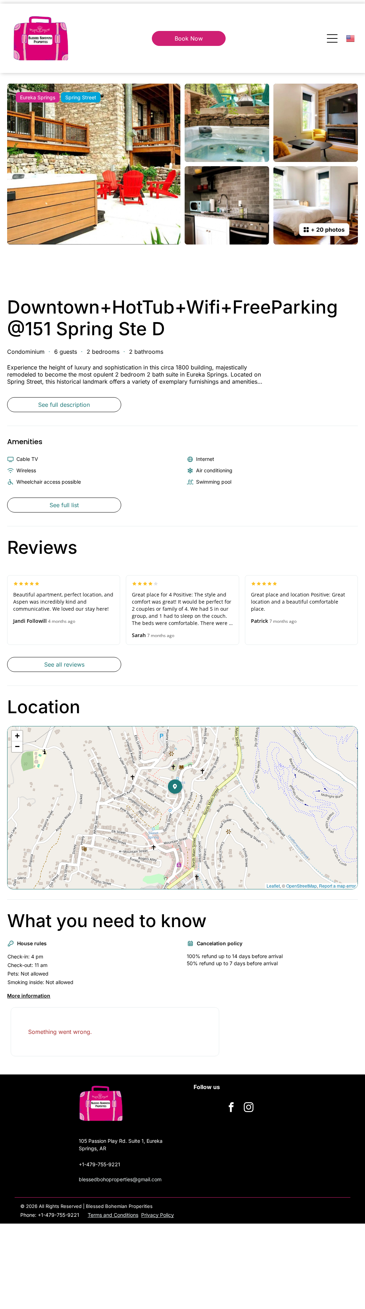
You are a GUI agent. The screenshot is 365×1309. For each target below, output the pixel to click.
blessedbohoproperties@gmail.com (120, 1179)
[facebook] (231, 1108)
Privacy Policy (157, 1215)
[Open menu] (332, 38)
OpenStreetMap (301, 886)
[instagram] (249, 1108)
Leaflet (273, 886)
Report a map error (337, 886)
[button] (182, 801)
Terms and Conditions (113, 1215)
